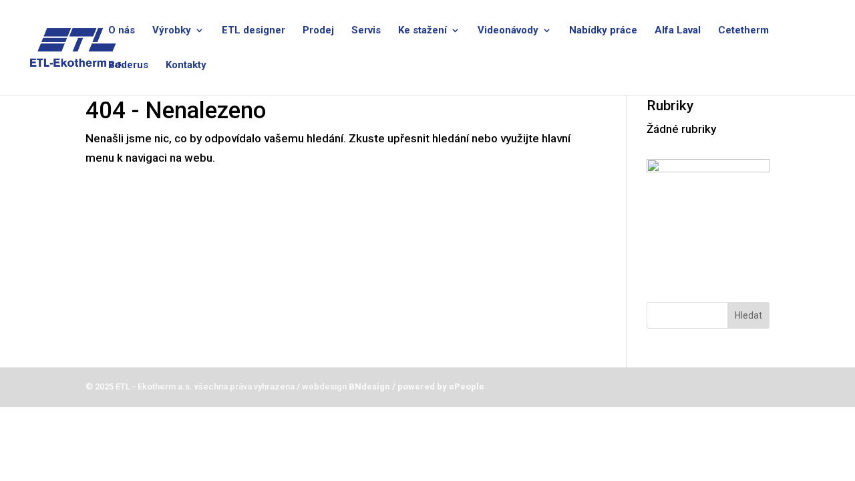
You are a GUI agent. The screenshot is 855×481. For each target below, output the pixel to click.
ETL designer (253, 30)
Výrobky (171, 30)
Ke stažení (422, 30)
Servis (366, 30)
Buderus (128, 65)
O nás (121, 30)
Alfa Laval (678, 30)
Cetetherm (743, 30)
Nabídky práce (603, 30)
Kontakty (186, 65)
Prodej (318, 30)
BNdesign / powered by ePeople (415, 386)
